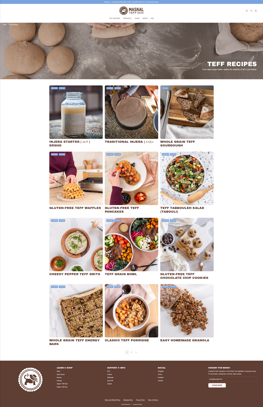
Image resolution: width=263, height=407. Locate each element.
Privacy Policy (140, 400)
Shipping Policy (128, 400)
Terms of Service (153, 400)
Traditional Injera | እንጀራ (129, 141)
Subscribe (217, 385)
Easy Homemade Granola (184, 340)
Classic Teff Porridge (127, 340)
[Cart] (256, 10)
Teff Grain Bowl (121, 274)
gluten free (54, 88)
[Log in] (251, 10)
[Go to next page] (136, 352)
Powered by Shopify (137, 404)
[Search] (247, 10)
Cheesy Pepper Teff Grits (74, 274)
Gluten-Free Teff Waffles (75, 208)
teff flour (62, 88)
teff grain (173, 154)
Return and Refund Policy (112, 400)
